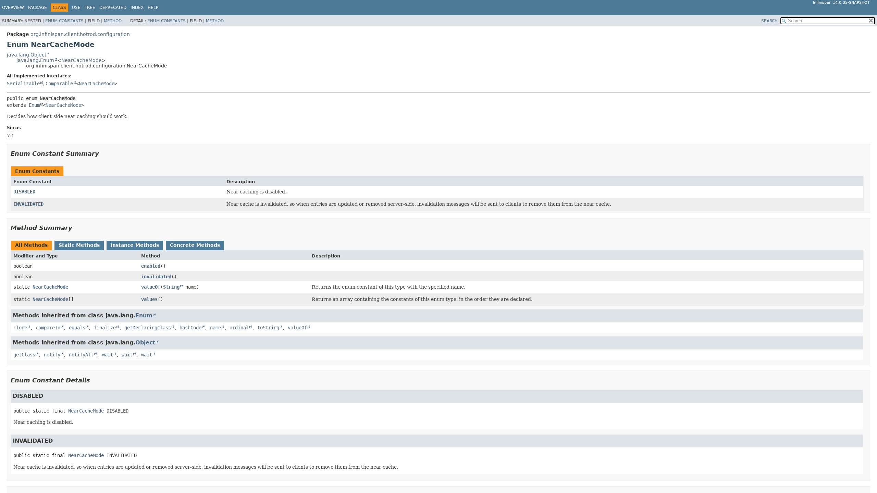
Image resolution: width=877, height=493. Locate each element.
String (171, 287)
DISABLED (24, 191)
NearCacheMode (81, 60)
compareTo (48, 327)
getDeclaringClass (147, 327)
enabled (150, 266)
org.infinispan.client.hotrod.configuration (80, 34)
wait (107, 354)
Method (113, 20)
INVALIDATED (28, 204)
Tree (90, 7)
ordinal (239, 327)
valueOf (150, 287)
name (215, 327)
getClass (24, 354)
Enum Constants (64, 20)
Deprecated (112, 7)
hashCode (190, 327)
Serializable (23, 83)
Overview (13, 7)
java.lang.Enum (35, 60)
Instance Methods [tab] (135, 245)
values (149, 299)
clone (20, 327)
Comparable (59, 83)
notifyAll (81, 354)
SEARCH (769, 20)
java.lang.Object (26, 55)
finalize (105, 327)
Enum (34, 105)
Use (76, 7)
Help (153, 7)
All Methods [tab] (31, 245)
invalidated (156, 276)
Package (37, 7)
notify (52, 354)
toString (268, 327)
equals (77, 327)
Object (145, 342)
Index (137, 7)
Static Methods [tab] (79, 245)
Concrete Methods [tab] (195, 245)
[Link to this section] (104, 153)
